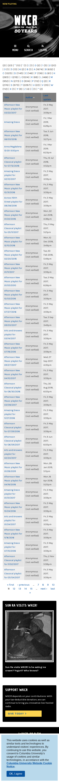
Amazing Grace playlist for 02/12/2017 (12, 175)
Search (28, 50)
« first (10, 584)
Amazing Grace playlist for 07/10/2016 (12, 547)
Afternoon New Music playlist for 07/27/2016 (13, 308)
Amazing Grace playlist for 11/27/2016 (12, 414)
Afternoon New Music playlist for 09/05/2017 (13, 321)
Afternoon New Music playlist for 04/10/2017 (13, 374)
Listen (43, 50)
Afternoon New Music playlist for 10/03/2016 (13, 294)
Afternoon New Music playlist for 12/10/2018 (13, 241)
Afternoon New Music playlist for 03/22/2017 (13, 108)
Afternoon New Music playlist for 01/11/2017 (13, 268)
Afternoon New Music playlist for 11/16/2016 (13, 533)
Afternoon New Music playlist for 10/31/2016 (13, 188)
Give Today (16, 713)
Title (6, 97)
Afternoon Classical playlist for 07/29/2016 (12, 427)
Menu (15, 50)
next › (43, 588)
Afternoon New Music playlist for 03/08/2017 (13, 401)
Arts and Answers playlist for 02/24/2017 (13, 454)
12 (14, 588)
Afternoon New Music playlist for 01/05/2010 (13, 281)
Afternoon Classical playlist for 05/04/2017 (12, 573)
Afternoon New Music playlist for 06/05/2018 (13, 135)
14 (25, 588)
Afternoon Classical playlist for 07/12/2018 (12, 162)
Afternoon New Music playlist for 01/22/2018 (13, 215)
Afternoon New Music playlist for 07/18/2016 (13, 347)
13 (20, 588)
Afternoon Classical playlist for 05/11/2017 (12, 228)
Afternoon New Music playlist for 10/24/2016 (13, 507)
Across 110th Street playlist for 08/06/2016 (13, 201)
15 (31, 588)
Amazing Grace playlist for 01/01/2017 (12, 494)
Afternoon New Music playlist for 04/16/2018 (13, 480)
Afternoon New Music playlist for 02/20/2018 (13, 255)
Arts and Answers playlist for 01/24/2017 (13, 520)
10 (53, 584)
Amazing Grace (12, 122)
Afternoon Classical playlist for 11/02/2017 (12, 560)
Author (29, 97)
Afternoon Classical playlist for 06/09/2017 (12, 440)
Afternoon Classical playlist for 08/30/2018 (12, 387)
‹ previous (23, 584)
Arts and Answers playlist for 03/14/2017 (13, 334)
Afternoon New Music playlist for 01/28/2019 (13, 467)
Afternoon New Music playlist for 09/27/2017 (13, 361)
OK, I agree (15, 773)
